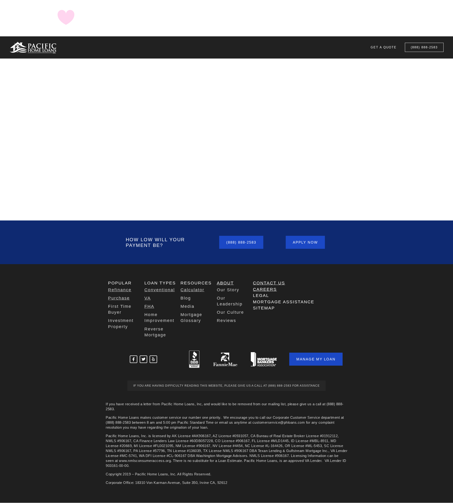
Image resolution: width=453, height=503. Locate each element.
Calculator (192, 289)
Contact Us (269, 283)
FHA (149, 306)
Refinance (119, 289)
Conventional (159, 289)
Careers (265, 289)
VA (147, 298)
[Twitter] (143, 359)
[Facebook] (133, 359)
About (225, 283)
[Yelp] (153, 359)
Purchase (119, 298)
